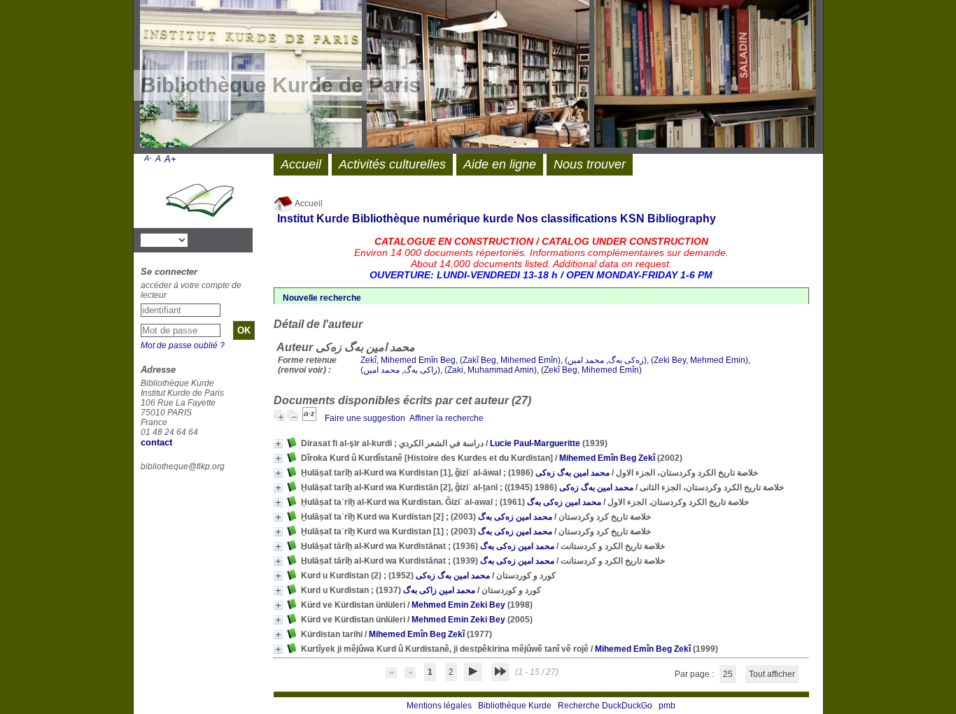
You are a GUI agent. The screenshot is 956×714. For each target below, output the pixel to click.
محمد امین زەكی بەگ (564, 502)
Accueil (308, 203)
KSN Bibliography (668, 218)
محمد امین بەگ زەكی (572, 473)
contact (156, 442)
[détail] (278, 443)
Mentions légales (439, 706)
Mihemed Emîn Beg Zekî (607, 458)
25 (728, 674)
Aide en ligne (499, 164)
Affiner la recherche (446, 418)
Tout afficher (772, 674)
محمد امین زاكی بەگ (439, 590)
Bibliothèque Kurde (514, 706)
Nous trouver (590, 164)
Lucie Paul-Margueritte (535, 443)
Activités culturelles (392, 164)
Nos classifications (566, 218)
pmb (667, 706)
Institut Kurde (313, 218)
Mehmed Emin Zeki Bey (458, 605)
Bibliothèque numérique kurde (433, 218)
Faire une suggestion (365, 418)
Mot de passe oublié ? (183, 345)
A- (148, 158)
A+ (170, 159)
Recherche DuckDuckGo (605, 706)
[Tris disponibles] (310, 418)
